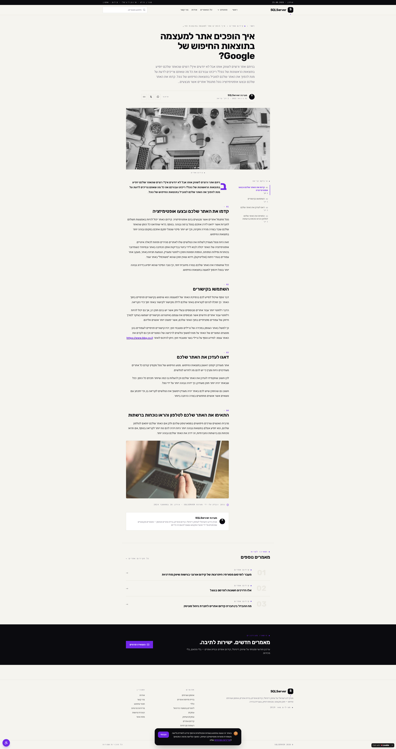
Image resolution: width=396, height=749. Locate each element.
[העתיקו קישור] (144, 97)
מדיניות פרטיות (138, 708)
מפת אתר (140, 717)
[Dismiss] (392, 745)
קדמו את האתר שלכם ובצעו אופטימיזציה (253, 190)
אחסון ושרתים (188, 695)
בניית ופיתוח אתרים (185, 699)
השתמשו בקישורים (258, 199)
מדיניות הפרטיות (222, 740)
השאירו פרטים (138, 644)
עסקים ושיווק (188, 717)
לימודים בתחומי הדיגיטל (183, 708)
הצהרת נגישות (138, 712)
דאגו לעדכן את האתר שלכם (254, 208)
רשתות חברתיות (187, 725)
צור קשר (184, 9)
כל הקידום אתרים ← (137, 558)
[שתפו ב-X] (151, 97)
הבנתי (163, 734)
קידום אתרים (236, 26)
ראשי (234, 9)
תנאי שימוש (139, 704)
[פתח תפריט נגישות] (6, 743)
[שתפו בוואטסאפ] (158, 97)
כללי (192, 704)
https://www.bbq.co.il (140, 338)
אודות (194, 9)
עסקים (191, 712)
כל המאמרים (206, 9)
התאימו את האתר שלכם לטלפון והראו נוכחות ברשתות (255, 218)
